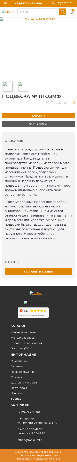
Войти (60, 4)
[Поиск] (63, 11)
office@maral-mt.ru (30, 440)
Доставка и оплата (24, 382)
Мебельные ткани (23, 332)
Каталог (18, 326)
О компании (19, 361)
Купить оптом (38, 123)
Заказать (38, 115)
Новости (17, 393)
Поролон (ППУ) (21, 348)
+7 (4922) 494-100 (28, 3)
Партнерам (19, 387)
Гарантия (17, 366)
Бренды (16, 398)
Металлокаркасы (23, 337)
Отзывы (16, 377)
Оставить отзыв (38, 271)
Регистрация (64, 2)
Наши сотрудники (23, 371)
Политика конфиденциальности (39, 455)
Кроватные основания (26, 343)
